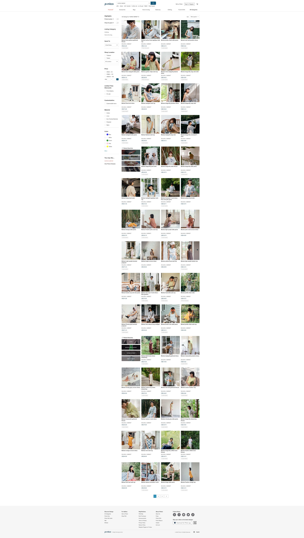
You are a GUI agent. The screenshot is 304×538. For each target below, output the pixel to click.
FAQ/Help (141, 513)
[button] (117, 79)
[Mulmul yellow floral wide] (190, 187)
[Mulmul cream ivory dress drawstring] (150, 377)
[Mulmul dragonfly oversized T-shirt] (190, 124)
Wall (105, 520)
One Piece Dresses (109, 164)
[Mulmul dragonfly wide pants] (190, 156)
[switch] (111, 19)
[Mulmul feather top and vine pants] (131, 282)
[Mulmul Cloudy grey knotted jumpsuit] (131, 313)
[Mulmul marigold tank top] (150, 92)
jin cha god (140, 6)
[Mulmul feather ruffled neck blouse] (190, 440)
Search (153, 3)
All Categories (107, 513)
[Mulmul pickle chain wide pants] (170, 29)
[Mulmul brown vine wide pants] (170, 313)
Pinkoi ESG (158, 518)
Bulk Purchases (142, 516)
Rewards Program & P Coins (145, 527)
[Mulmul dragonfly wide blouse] (170, 156)
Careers (157, 522)
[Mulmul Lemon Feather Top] (190, 377)
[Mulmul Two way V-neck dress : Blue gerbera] (150, 282)
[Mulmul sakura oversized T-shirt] (150, 471)
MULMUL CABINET (126, 44)
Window (106, 522)
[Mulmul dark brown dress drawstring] (150, 345)
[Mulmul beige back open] (131, 187)
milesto (121, 6)
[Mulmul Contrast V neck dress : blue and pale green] (170, 187)
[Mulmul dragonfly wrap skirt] (190, 92)
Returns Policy (142, 525)
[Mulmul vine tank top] (150, 440)
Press (157, 516)
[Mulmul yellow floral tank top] (170, 250)
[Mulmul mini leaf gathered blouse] (170, 377)
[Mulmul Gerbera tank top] (150, 124)
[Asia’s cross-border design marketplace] (109, 4)
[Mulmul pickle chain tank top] (190, 313)
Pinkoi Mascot (159, 520)
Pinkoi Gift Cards (108, 518)
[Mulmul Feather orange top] (190, 471)
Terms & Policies (143, 520)
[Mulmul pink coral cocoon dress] (190, 219)
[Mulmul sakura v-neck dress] (150, 408)
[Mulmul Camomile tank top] (170, 282)
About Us (158, 513)
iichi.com (158, 525)
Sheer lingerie (152, 6)
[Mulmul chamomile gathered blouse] (131, 408)
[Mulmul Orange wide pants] (131, 219)
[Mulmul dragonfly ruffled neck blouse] (170, 440)
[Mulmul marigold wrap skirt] (170, 124)
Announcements (142, 518)
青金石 (145, 6)
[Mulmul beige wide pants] (170, 471)
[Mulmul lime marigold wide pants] (131, 61)
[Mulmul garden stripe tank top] (150, 61)
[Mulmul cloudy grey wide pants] (170, 408)
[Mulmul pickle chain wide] (190, 282)
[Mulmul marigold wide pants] (131, 124)
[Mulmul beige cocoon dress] (150, 250)
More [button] (106, 151)
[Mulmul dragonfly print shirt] (150, 156)
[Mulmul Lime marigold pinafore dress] (170, 61)
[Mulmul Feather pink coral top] (150, 219)
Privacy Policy (142, 522)
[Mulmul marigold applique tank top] (150, 187)
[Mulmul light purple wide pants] (170, 219)
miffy (117, 6)
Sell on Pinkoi (179, 4)
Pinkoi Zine (107, 516)
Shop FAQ (124, 516)
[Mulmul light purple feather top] (190, 250)
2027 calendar (127, 6)
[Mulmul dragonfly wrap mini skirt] (190, 61)
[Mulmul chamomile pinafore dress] (190, 345)
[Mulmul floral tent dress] (131, 92)
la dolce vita (134, 6)
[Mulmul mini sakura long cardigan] (150, 313)
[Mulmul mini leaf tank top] (131, 471)
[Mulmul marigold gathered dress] (170, 345)
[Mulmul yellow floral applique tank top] (150, 29)
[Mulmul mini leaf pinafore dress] (190, 29)
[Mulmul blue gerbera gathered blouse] (131, 29)
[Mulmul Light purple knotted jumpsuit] (131, 250)
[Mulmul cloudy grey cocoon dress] (131, 377)
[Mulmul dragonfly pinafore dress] (170, 92)
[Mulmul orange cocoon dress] (131, 440)
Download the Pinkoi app (183, 523)
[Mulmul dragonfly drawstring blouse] (190, 408)
